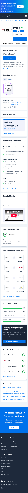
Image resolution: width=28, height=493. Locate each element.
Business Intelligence (7, 466)
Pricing (18, 43)
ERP (2, 472)
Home (3, 441)
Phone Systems (5, 458)
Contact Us (4, 444)
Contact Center (5, 463)
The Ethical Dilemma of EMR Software (13, 399)
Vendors (3, 446)
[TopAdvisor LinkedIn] (2, 488)
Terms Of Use (13, 444)
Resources (4, 449)
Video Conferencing (7, 460)
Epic (9, 360)
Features (24, 43)
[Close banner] (26, 6)
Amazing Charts (12, 366)
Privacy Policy (14, 441)
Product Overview (8, 43)
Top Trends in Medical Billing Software (14, 396)
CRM (2, 469)
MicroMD (10, 355)
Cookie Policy (13, 446)
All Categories (5, 474)
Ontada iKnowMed (13, 372)
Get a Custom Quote (9, 128)
